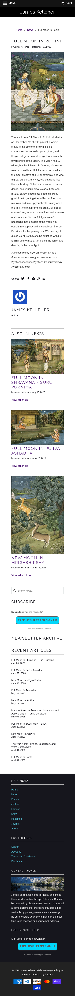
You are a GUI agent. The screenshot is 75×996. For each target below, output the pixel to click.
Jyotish (15, 804)
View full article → (21, 399)
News (14, 794)
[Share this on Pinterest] (32, 278)
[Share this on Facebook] (27, 278)
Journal (15, 823)
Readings (16, 818)
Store (14, 814)
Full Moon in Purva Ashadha (27, 670)
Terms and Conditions (23, 856)
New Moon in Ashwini (23, 733)
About (14, 828)
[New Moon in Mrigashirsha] (37, 553)
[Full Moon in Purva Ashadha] (37, 444)
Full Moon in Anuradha (23, 690)
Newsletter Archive (36, 638)
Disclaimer (17, 861)
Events (15, 799)
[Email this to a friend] (43, 278)
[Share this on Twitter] (22, 278)
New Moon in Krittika (22, 700)
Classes (15, 809)
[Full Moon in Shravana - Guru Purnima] (37, 373)
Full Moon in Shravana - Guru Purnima (31, 382)
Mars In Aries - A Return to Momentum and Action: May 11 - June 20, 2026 (35, 712)
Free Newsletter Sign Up (37, 620)
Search (15, 846)
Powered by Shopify (42, 974)
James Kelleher (37, 12)
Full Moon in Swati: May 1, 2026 (29, 723)
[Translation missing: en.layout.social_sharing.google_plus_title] (38, 278)
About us (16, 851)
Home (14, 789)
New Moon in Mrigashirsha (28, 560)
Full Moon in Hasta (21, 756)
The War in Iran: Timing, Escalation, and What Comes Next (33, 745)
